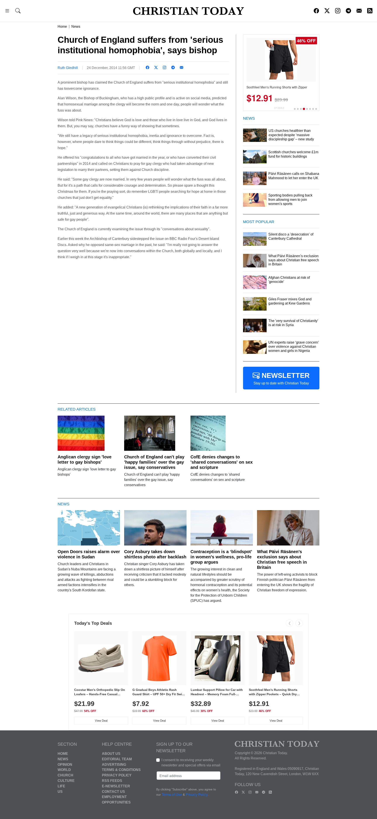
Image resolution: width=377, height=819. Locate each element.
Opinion (65, 764)
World (64, 770)
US (60, 791)
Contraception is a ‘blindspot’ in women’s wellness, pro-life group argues (221, 556)
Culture (66, 781)
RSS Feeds (112, 781)
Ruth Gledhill (68, 68)
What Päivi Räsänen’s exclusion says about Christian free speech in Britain (282, 559)
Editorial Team (117, 759)
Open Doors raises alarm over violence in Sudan (89, 554)
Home (62, 26)
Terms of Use (172, 795)
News (75, 26)
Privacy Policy (117, 775)
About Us (111, 753)
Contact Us (113, 791)
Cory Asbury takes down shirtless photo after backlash (155, 554)
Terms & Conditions (121, 770)
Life (61, 786)
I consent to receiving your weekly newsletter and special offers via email (190, 762)
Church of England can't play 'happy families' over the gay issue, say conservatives (154, 462)
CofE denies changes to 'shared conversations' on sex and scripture (221, 462)
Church (65, 775)
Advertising (114, 764)
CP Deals (279, 108)
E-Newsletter (116, 786)
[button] (7, 11)
